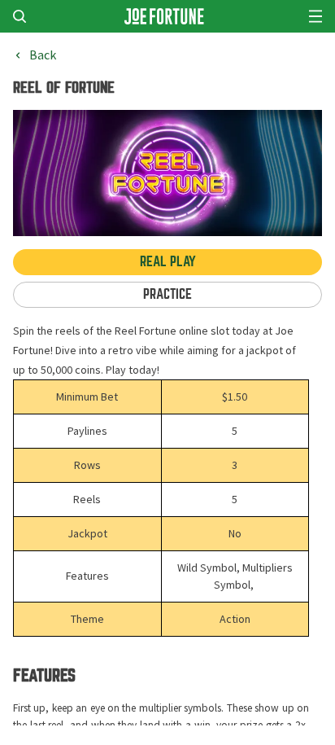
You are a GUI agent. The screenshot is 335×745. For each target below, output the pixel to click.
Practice (167, 294)
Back (42, 55)
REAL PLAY (168, 262)
